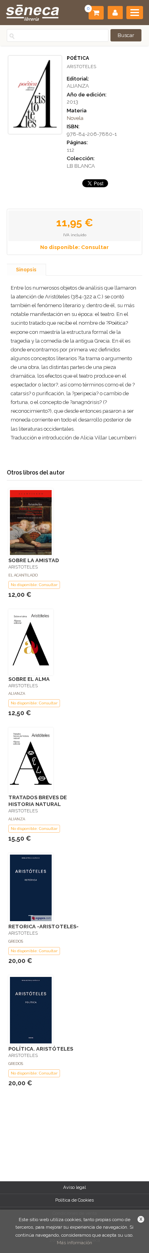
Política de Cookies (74, 1200)
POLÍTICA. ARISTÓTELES (40, 1049)
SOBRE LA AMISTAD (33, 560)
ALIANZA (78, 86)
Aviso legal (74, 1187)
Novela (75, 118)
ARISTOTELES (81, 66)
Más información (74, 1242)
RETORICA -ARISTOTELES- (43, 926)
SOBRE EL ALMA (29, 679)
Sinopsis (26, 270)
